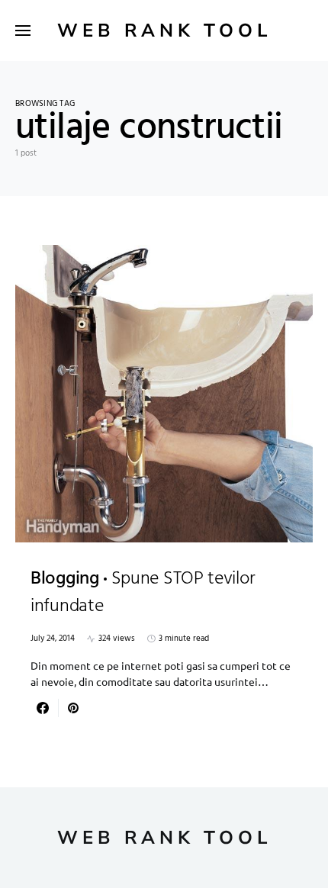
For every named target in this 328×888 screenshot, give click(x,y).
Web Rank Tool (164, 30)
